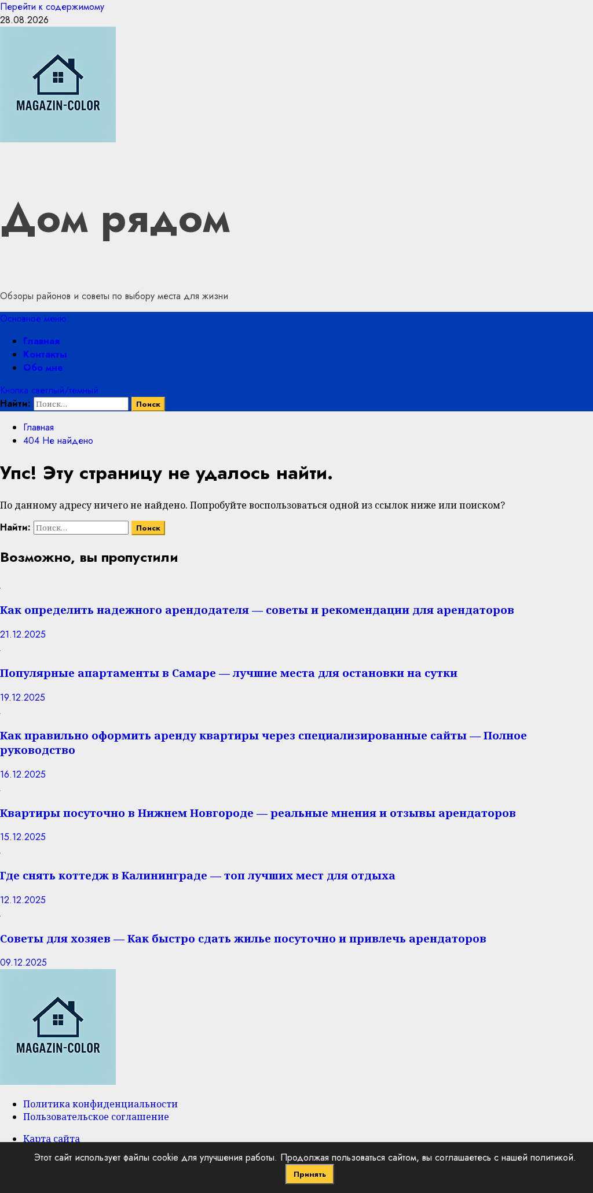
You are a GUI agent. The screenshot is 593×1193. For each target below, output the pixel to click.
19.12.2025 (22, 697)
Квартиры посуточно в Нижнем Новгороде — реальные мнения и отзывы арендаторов (258, 812)
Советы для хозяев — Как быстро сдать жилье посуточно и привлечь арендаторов (243, 938)
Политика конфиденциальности (100, 1104)
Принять (310, 1174)
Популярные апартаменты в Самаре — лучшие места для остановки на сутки (228, 672)
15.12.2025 (23, 837)
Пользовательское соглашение (96, 1116)
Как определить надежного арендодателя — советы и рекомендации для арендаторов (257, 609)
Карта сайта (51, 1138)
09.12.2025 (23, 962)
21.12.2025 (23, 634)
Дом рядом (115, 217)
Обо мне (43, 367)
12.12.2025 (23, 900)
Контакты (45, 354)
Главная (41, 341)
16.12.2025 (23, 774)
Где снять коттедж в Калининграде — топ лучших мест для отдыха (198, 875)
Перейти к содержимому (52, 6)
